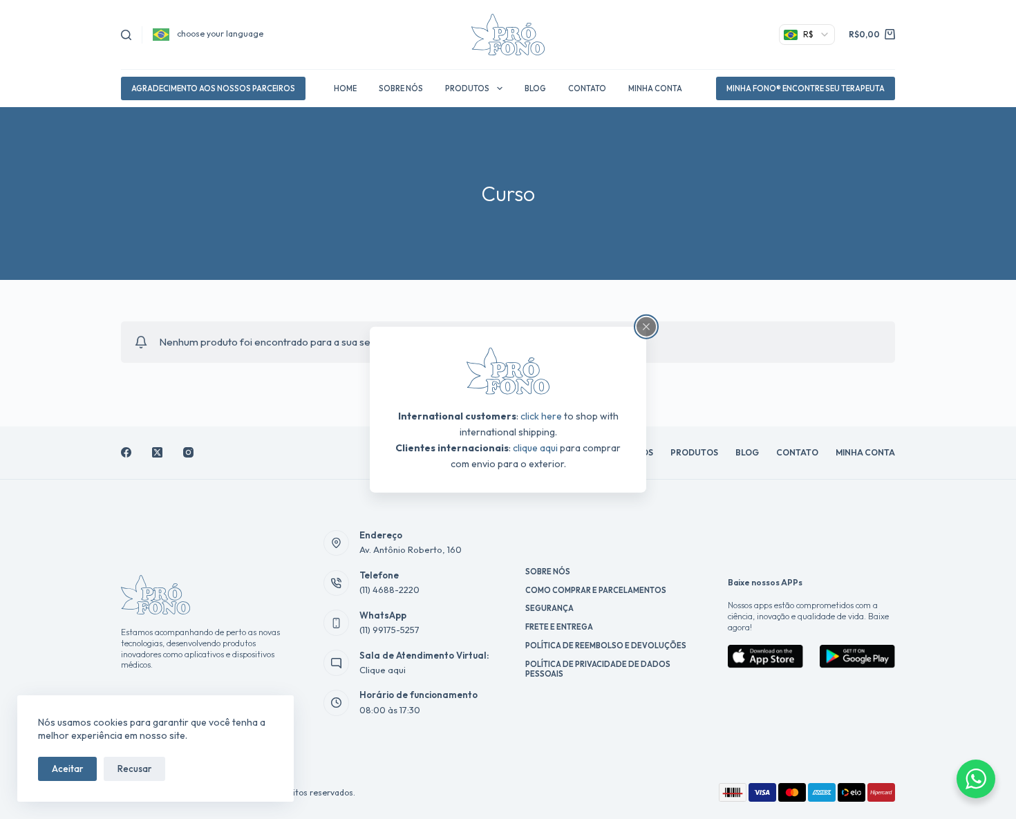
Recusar (134, 768)
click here (541, 416)
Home (345, 88)
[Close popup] (646, 326)
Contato (587, 88)
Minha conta (655, 88)
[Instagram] (188, 452)
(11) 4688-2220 (389, 589)
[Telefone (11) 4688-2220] (336, 583)
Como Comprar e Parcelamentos (595, 590)
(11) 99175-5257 (389, 629)
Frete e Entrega (559, 627)
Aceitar (67, 768)
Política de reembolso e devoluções (605, 645)
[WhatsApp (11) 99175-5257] (336, 623)
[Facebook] (126, 452)
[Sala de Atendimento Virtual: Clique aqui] (336, 663)
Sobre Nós (401, 88)
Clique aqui (382, 669)
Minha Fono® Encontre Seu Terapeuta (805, 88)
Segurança (549, 608)
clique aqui (535, 448)
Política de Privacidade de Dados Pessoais (597, 669)
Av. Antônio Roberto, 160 (410, 549)
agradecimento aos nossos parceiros (213, 88)
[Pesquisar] (126, 35)
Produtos (467, 88)
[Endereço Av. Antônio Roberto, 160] (336, 543)
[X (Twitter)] (157, 452)
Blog (535, 88)
